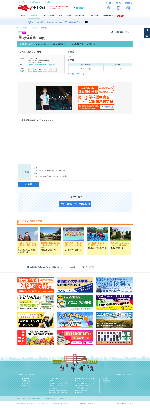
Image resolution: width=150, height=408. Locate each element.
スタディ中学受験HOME (25, 28)
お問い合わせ (31, 403)
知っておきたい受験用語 (82, 385)
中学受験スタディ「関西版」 (124, 374)
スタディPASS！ (82, 393)
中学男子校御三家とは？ (82, 388)
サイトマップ (65, 403)
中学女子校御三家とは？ (82, 390)
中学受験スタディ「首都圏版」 (27, 374)
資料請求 (105, 378)
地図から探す (26, 381)
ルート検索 (29, 184)
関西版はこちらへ (83, 8)
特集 (51, 381)
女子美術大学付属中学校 (72, 250)
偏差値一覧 (25, 385)
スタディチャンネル (56, 378)
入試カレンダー (81, 381)
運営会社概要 (21, 403)
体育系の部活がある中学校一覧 (58, 390)
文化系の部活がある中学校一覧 (58, 393)
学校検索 (35, 28)
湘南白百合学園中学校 (49, 250)
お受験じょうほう (37, 2)
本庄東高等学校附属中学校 (97, 248)
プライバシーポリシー (44, 403)
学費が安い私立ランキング (57, 385)
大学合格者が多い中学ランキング (59, 383)
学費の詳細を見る (77, 74)
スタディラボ (62, 398)
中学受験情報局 (81, 383)
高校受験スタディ (50, 2)
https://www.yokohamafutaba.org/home (42, 65)
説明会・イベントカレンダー (85, 378)
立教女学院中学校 (117, 248)
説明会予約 (106, 381)
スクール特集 (53, 388)
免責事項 (56, 403)
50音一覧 (25, 383)
